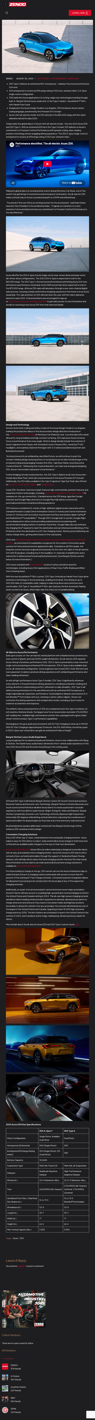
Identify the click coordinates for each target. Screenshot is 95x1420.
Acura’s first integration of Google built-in (64, 493)
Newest (4, 1358)
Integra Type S (47, 484)
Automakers (58, 78)
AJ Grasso (15, 1376)
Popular (12, 1358)
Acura (15, 1238)
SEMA (13, 1408)
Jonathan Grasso (18, 1387)
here (77, 924)
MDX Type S (31, 484)
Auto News (43, 78)
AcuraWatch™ (36, 564)
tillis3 (13, 1398)
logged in (21, 1266)
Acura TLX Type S (17, 484)
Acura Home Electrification (18, 849)
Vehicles (73, 78)
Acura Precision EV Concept (22, 434)
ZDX (22, 1238)
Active (8, 1358)
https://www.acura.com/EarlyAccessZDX (27, 301)
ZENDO (9, 78)
